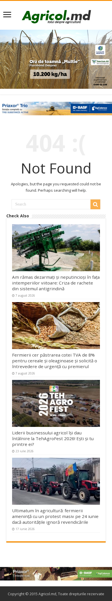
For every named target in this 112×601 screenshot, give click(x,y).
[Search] (95, 204)
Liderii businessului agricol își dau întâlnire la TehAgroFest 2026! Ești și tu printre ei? (53, 438)
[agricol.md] (56, 17)
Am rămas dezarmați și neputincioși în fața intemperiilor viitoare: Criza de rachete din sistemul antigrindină (56, 282)
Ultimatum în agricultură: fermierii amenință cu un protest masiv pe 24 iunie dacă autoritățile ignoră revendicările (55, 516)
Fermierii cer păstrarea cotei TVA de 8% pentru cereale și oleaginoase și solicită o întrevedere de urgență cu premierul (54, 360)
